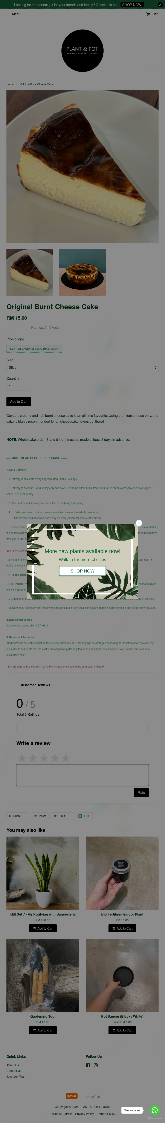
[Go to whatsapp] (154, 1110)
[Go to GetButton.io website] (155, 1118)
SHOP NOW (83, 570)
